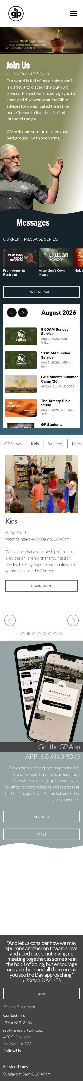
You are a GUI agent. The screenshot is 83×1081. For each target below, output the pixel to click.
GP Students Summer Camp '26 (59, 379)
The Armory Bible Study (55, 403)
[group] (20, 264)
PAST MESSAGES (41, 292)
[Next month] (23, 312)
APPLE (41, 834)
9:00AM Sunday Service (55, 331)
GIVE (41, 993)
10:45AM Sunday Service (55, 355)
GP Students (51, 424)
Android (41, 816)
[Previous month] (12, 312)
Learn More (41, 586)
